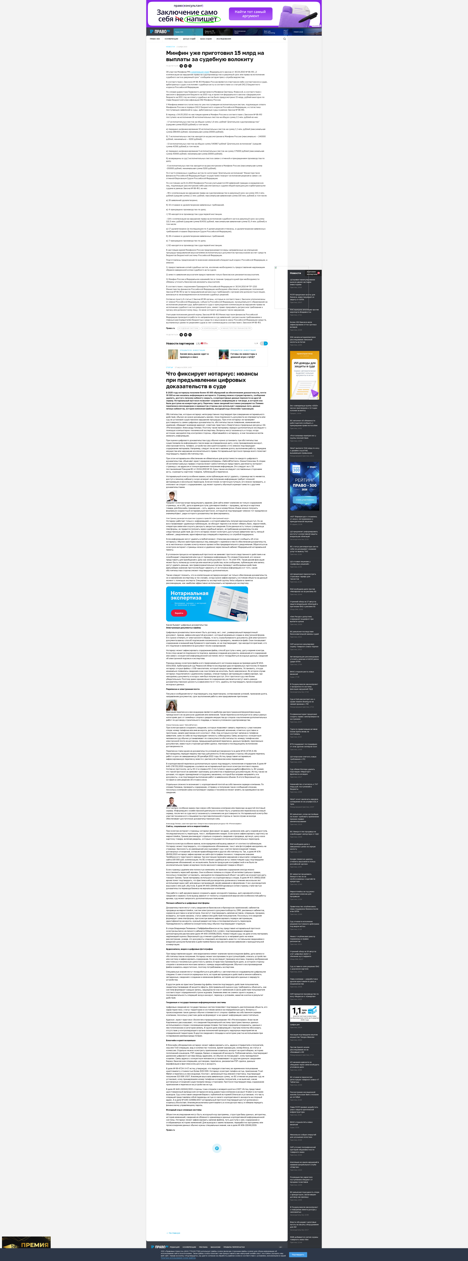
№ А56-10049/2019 (247, 1125)
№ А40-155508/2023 (211, 933)
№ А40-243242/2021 (183, 1089)
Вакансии (215, 1247)
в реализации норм (199, 72)
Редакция (175, 1247)
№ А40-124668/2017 (191, 1100)
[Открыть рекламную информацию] (317, 398)
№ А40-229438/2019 (213, 885)
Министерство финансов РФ (237, 328)
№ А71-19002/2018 (256, 877)
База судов (206, 39)
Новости (170, 47)
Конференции (171, 39)
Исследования (224, 39)
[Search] (285, 39)
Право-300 (155, 39)
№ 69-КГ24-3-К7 (181, 1068)
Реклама (203, 1247)
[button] (181, 66)
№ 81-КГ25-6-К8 (249, 751)
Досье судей (189, 39)
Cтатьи (169, 367)
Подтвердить (298, 1255)
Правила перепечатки (234, 1247)
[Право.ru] (159, 1247)
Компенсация (210, 328)
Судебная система (189, 328)
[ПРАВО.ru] (160, 31)
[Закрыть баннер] (49, 1238)
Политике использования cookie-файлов (178, 1258)
